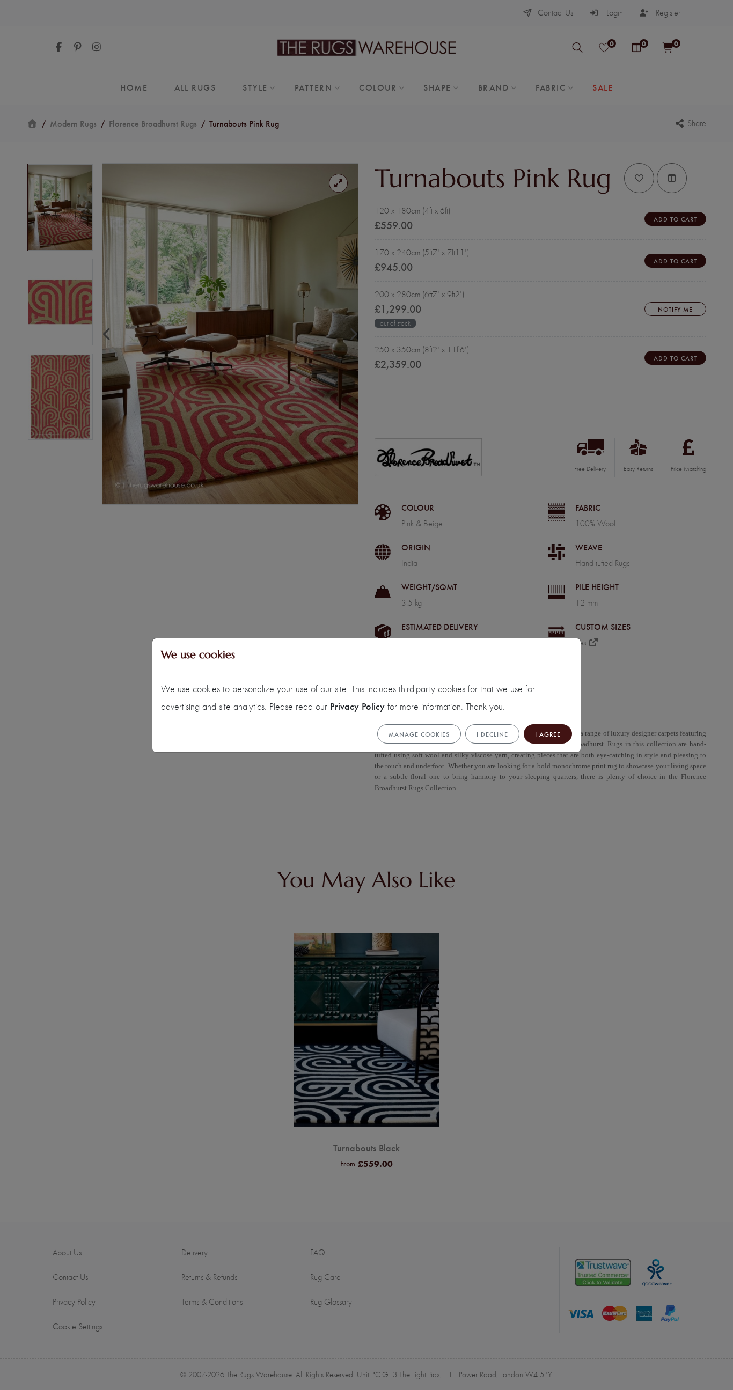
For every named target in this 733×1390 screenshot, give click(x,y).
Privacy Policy (357, 705)
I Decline (492, 734)
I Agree (548, 734)
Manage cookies (419, 734)
